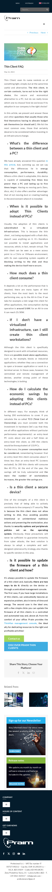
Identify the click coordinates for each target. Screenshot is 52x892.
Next (43, 32)
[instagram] (14, 854)
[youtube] (19, 854)
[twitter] (9, 854)
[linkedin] (24, 854)
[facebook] (4, 854)
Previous (34, 32)
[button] (44, 3)
